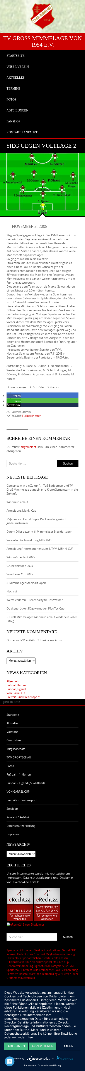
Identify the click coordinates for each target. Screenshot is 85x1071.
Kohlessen (61, 958)
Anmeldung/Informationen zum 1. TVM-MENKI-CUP (40, 549)
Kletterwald (28, 977)
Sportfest (39, 954)
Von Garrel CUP (16, 693)
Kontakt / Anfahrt (18, 817)
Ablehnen (16, 1046)
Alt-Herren (64, 974)
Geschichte (14, 740)
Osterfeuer (48, 958)
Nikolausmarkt (15, 962)
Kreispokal (45, 962)
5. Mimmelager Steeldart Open (26, 583)
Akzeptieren (43, 1046)
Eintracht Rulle (29, 970)
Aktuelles (12, 723)
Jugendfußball (42, 966)
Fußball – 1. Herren (19, 774)
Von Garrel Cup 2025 (20, 574)
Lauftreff (51, 950)
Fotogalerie (58, 966)
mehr (68, 1046)
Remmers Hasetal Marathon (24, 974)
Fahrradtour (14, 958)
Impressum (14, 834)
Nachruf (12, 591)
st (66, 966)
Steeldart (12, 809)
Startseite (13, 715)
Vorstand (13, 732)
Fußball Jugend (16, 689)
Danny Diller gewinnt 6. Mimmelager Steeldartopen (39, 532)
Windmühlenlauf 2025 (21, 557)
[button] (14, 396)
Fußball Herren (31, 416)
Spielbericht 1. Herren (20, 950)
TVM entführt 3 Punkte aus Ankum (41, 640)
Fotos (10, 766)
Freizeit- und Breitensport (23, 697)
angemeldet (28, 447)
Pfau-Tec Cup (61, 962)
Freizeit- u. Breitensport (22, 800)
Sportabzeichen (31, 958)
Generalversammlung (20, 966)
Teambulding (50, 974)
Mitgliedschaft (16, 749)
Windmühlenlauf (18, 502)
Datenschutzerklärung (21, 826)
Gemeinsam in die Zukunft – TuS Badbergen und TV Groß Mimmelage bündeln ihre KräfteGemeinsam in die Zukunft (42, 489)
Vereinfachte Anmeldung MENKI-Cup (30, 540)
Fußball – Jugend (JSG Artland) (26, 783)
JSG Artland (32, 962)
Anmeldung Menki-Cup (21, 511)
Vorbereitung (70, 970)
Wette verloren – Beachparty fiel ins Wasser (35, 600)
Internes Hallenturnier (20, 954)
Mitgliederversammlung (60, 954)
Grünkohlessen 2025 (20, 566)
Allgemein (13, 681)
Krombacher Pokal (50, 970)
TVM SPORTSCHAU (19, 757)
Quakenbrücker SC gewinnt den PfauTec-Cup (36, 608)
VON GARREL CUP (18, 792)
